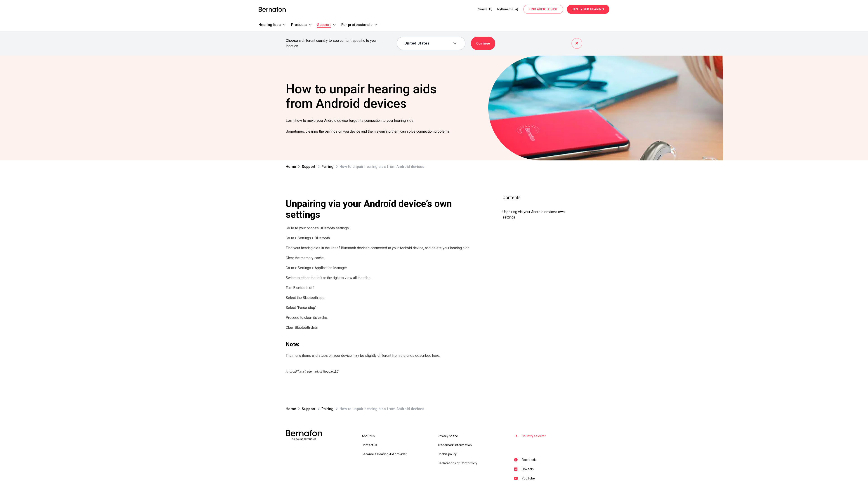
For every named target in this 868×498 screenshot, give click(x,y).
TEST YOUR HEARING (588, 9)
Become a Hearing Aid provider (384, 454)
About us (368, 436)
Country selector (534, 436)
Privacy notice (448, 436)
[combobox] (427, 43)
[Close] (576, 43)
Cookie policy (447, 454)
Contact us (369, 445)
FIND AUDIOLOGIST (543, 9)
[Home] (272, 9)
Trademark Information (455, 445)
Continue (483, 43)
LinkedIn (528, 469)
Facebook (529, 460)
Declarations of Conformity (457, 463)
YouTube (528, 478)
